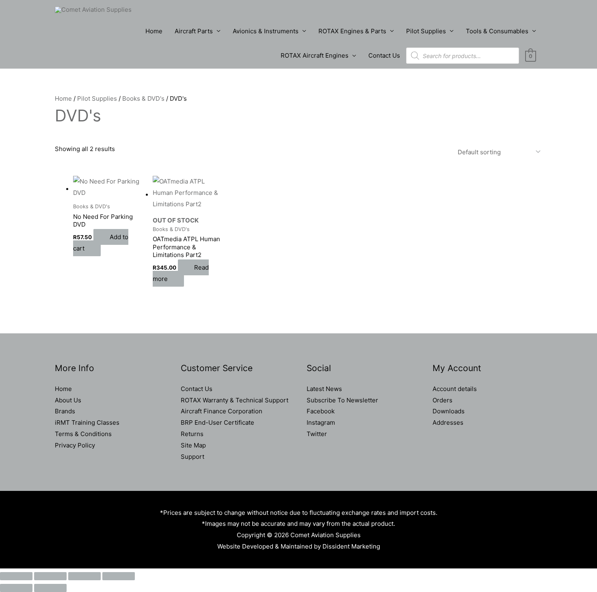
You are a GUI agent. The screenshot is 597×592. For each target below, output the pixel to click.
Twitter (317, 434)
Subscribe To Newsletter (342, 400)
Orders (442, 400)
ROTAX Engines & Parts (352, 31)
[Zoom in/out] (16, 576)
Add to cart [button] (100, 242)
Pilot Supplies (426, 31)
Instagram (321, 422)
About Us (68, 400)
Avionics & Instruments (265, 31)
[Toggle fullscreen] (50, 576)
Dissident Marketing (351, 546)
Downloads (449, 411)
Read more (181, 273)
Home (153, 31)
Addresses (448, 422)
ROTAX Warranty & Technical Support (234, 400)
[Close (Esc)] (118, 576)
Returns (192, 434)
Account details (455, 389)
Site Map (193, 445)
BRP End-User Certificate (217, 422)
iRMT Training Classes (87, 422)
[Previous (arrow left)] (16, 588)
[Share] (84, 576)
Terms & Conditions (83, 434)
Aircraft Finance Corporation (221, 411)
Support (192, 456)
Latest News (324, 389)
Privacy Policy (75, 445)
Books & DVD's (143, 98)
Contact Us (384, 55)
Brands (65, 411)
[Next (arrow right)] (50, 588)
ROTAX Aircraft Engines (314, 55)
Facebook (321, 411)
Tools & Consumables (497, 31)
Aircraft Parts (194, 31)
